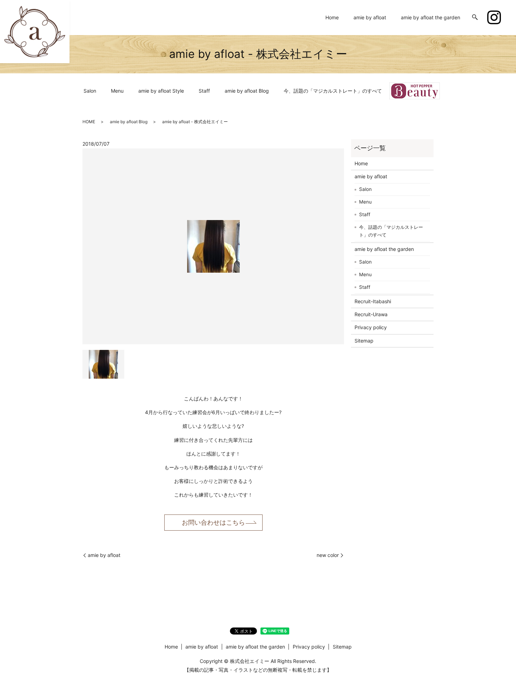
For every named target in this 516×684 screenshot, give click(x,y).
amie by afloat (369, 17)
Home (332, 17)
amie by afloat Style (161, 91)
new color (328, 555)
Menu (117, 91)
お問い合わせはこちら (213, 522)
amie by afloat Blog (247, 91)
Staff (204, 91)
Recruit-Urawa (371, 314)
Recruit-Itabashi (373, 301)
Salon (90, 91)
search (475, 17)
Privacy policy (371, 327)
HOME (88, 121)
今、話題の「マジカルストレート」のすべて (333, 91)
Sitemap (364, 341)
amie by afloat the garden (430, 17)
